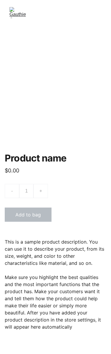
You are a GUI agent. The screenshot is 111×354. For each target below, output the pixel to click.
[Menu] (98, 12)
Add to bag (28, 215)
